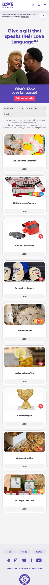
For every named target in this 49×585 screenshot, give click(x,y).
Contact (39, 552)
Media (24, 552)
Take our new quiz (24, 98)
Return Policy (37, 568)
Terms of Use (12, 568)
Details (24, 169)
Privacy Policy (24, 568)
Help (10, 552)
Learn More (25, 17)
